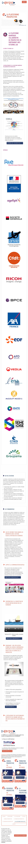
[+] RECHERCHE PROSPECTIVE (8, 821)
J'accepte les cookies (20, 835)
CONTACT (14, 824)
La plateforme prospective (23, 790)
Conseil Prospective (10, 764)
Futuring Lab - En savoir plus (13, 143)
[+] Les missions (17, 816)
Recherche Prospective (10, 791)
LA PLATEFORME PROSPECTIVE (20, 821)
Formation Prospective (23, 764)
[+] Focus (23, 816)
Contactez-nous (4, 754)
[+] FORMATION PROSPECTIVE (19, 819)
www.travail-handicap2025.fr (11, 577)
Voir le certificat (6, 751)
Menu (24, 2)
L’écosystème (9, 816)
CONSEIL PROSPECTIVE (8, 819)
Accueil (4, 816)
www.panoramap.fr (10, 706)
